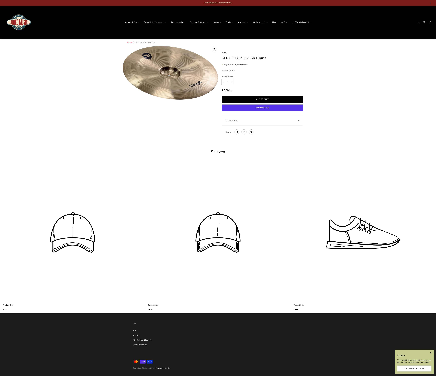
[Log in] (418, 22)
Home (129, 42)
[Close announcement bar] (430, 2)
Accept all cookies (414, 368)
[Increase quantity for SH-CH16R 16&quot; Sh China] (232, 82)
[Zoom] (214, 49)
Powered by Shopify (163, 368)
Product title (8, 305)
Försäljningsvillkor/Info (142, 340)
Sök (134, 330)
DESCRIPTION (232, 120)
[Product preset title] (72, 232)
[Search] (424, 22)
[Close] (430, 352)
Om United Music (140, 345)
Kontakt (136, 335)
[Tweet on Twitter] (251, 132)
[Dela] (236, 132)
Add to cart (262, 99)
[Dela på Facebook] (244, 132)
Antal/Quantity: (228, 77)
